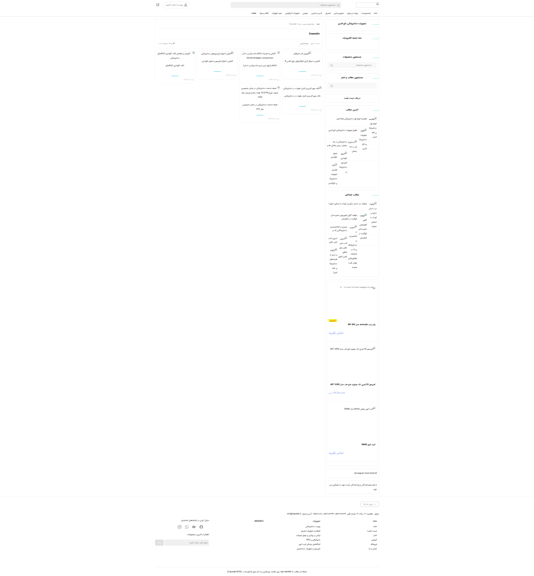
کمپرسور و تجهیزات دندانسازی (308, 548)
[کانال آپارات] (194, 527)
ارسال (159, 542)
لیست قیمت (372, 530)
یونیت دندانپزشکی (313, 526)
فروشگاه (374, 544)
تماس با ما (373, 548)
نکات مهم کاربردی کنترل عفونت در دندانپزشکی (302, 95)
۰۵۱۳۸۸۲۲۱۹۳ (328, 513)
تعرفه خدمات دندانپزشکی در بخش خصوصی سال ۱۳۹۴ (259, 107)
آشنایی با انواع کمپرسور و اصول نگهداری (217, 61)
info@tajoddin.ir (294, 513)
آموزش (374, 539)
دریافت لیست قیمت (352, 98)
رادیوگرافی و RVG (313, 539)
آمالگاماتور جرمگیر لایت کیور (309, 544)
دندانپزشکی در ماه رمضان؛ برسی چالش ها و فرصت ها (337, 145)
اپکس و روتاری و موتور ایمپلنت (308, 535)
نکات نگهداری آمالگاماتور (174, 65)
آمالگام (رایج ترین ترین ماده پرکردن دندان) (260, 65)
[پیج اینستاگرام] (179, 527)
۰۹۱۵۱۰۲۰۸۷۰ (317, 513)
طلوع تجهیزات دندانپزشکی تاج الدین (342, 130)
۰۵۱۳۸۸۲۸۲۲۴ (340, 513)
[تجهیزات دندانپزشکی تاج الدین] (367, 5)
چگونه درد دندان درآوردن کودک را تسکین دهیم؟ (348, 203)
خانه (318, 24)
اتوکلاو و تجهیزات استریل (310, 530)
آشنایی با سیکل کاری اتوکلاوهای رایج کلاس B (302, 61)
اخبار (375, 535)
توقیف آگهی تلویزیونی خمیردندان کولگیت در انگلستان (344, 217)
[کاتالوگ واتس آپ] (187, 527)
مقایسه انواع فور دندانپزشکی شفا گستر (352, 118)
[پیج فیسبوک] (201, 527)
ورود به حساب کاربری (174, 4)
